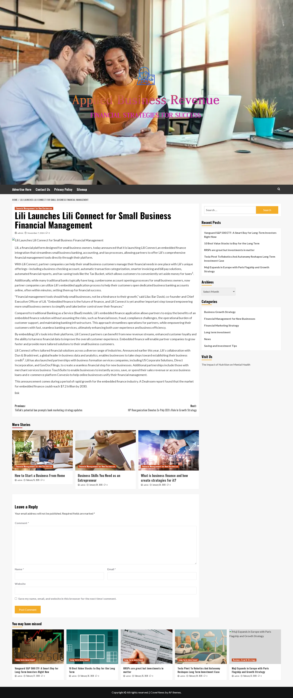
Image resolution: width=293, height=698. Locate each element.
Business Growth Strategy (220, 311)
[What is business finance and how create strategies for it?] (168, 450)
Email (111, 569)
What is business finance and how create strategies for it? (164, 478)
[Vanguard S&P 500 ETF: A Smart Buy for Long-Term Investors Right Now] (38, 646)
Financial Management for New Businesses (34, 208)
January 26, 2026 (159, 484)
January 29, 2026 (96, 484)
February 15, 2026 (33, 480)
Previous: (48, 408)
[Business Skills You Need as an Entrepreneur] (105, 450)
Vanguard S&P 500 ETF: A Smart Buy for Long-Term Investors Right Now (240, 234)
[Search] (279, 189)
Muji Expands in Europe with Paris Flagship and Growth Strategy (236, 269)
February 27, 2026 (33, 675)
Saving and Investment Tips (220, 345)
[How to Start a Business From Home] (42, 450)
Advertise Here (21, 189)
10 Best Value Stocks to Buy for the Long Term (231, 243)
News (207, 339)
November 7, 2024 (35, 233)
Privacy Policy (63, 189)
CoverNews (157, 692)
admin (20, 233)
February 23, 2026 (250, 675)
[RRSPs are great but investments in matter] (146, 646)
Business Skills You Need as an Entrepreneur (99, 478)
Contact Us (43, 189)
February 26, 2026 (87, 675)
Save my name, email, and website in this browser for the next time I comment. (67, 598)
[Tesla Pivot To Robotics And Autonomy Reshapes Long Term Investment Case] (201, 646)
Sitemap (82, 189)
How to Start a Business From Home (40, 475)
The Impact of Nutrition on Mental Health (226, 364)
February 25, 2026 (141, 675)
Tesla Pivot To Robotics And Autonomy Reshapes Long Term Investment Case (239, 258)
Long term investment (217, 332)
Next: (162, 408)
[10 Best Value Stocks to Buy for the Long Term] (92, 646)
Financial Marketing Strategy (221, 325)
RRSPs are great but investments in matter (229, 250)
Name (19, 569)
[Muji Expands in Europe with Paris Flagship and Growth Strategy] (255, 646)
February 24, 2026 (195, 675)
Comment (22, 523)
